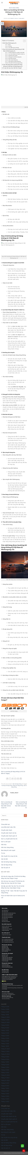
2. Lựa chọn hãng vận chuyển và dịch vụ (16, 54)
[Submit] (25, 815)
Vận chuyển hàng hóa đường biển (7, 914)
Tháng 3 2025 (5, 1041)
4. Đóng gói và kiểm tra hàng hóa (14, 56)
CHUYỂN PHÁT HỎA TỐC (8, 827)
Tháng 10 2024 (5, 1054)
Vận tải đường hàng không (8, 862)
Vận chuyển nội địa (5, 911)
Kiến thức (3, 844)
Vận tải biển (4, 859)
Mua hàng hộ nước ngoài (8, 850)
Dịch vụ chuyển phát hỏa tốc (9, 839)
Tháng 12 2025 (5, 1017)
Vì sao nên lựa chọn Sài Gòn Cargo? (12, 68)
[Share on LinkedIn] (20, 778)
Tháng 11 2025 (5, 1020)
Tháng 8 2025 (5, 1027)
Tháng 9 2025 (5, 1025)
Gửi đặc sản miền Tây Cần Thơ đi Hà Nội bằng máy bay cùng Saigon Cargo (12, 887)
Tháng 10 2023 (5, 1080)
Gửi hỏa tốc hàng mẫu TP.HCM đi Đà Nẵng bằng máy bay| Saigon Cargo (13, 877)
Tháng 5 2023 (5, 1093)
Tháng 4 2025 (5, 1038)
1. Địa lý (9, 44)
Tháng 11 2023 (5, 1077)
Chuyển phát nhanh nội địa (8, 833)
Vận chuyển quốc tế (5, 910)
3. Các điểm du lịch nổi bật (13, 47)
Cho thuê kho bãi (5, 918)
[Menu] (2, 2)
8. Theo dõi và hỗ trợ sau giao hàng (15, 62)
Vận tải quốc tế (5, 867)
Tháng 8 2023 (5, 1085)
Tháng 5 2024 (5, 1067)
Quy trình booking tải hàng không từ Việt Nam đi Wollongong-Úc (13, 50)
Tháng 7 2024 (5, 1062)
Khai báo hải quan (5, 920)
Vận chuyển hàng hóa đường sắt (7, 917)
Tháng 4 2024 (5, 1070)
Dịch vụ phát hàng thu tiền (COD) (7, 940)
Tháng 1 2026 (5, 1014)
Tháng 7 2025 (5, 1030)
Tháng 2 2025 (5, 1043)
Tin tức (3, 853)
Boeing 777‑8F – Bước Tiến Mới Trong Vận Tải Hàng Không (14, 892)
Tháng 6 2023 (5, 1091)
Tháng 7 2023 (5, 1088)
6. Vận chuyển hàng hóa (13, 59)
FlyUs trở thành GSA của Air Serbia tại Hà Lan (13, 896)
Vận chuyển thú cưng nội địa (9, 856)
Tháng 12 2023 (5, 1075)
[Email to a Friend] (15, 778)
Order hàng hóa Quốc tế (6, 921)
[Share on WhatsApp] (7, 778)
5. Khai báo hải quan (12, 58)
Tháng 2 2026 (5, 1012)
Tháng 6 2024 (5, 1064)
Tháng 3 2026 (5, 1009)
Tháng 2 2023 (5, 1101)
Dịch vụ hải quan (6, 841)
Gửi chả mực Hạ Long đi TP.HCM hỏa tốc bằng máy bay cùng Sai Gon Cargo (13, 882)
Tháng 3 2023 (5, 1099)
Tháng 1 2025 (5, 1046)
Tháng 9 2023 (5, 1083)
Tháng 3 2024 (5, 1072)
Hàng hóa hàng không (18, 785)
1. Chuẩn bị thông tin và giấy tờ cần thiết (16, 52)
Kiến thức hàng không (7, 847)
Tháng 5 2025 (5, 1035)
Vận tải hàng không (14, 7)
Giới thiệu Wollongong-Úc (9, 43)
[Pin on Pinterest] (18, 778)
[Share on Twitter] (12, 778)
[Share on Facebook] (10, 778)
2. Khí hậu (10, 46)
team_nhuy (21, 18)
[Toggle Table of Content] (23, 41)
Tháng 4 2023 (5, 1096)
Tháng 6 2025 (5, 1033)
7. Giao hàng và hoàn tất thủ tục (14, 61)
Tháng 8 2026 (5, 1006)
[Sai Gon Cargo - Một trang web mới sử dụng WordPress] (14, 2)
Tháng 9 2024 (5, 1056)
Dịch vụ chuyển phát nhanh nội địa (7, 939)
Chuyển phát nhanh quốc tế (9, 836)
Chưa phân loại (5, 824)
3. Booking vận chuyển (12, 55)
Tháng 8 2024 (5, 1059)
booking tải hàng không (7, 785)
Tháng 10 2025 (5, 1022)
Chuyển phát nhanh (6, 830)
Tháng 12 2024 (5, 1049)
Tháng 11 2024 (5, 1051)
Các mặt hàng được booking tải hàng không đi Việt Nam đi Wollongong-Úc (12, 65)
